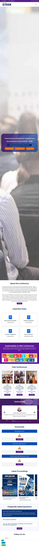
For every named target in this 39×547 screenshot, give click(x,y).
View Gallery (7, 394)
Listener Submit (20, 148)
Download (19, 440)
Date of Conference (28, 334)
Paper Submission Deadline (10, 320)
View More (19, 303)
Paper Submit (9, 148)
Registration (30, 148)
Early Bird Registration (29, 320)
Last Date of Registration (10, 334)
